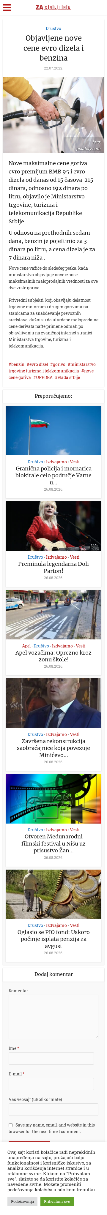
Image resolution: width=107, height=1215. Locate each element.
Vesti (74, 462)
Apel (26, 646)
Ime (14, 1048)
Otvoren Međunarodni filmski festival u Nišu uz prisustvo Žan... (53, 843)
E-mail (17, 1074)
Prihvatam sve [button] (57, 1201)
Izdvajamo (56, 462)
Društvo (53, 28)
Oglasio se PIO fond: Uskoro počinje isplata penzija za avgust (54, 939)
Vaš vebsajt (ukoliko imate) (35, 1099)
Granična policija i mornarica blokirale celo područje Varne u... (53, 475)
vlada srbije (69, 377)
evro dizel (38, 364)
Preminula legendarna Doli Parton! (53, 567)
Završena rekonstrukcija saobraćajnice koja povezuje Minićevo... (53, 748)
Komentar (18, 990)
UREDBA (44, 377)
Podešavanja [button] (22, 1201)
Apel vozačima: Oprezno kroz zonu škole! (53, 656)
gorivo (59, 364)
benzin (17, 364)
